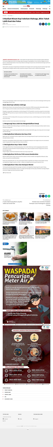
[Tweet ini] (43, 24)
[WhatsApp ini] (49, 24)
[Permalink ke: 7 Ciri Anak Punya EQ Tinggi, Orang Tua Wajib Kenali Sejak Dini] (42, 216)
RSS (4, 421)
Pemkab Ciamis (8, 392)
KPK (5, 396)
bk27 (22, 426)
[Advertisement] (26, 90)
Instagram (36, 419)
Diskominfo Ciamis (9, 399)
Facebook (6, 419)
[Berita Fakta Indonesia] (26, 6)
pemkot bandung (8, 390)
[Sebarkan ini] (40, 24)
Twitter (20, 419)
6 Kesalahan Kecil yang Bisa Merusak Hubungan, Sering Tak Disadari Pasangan (26, 75)
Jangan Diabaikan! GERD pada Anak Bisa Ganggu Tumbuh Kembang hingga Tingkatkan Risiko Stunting (26, 236)
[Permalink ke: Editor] (4, 24)
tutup (28, 429)
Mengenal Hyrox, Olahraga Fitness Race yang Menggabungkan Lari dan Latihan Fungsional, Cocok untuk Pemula (10, 237)
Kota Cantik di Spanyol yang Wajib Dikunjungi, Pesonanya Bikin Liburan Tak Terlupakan (42, 236)
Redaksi (19, 414)
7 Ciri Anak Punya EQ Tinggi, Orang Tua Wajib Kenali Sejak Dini (42, 222)
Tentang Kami (6, 414)
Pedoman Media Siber (38, 414)
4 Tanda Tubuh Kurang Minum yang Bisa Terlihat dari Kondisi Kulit (12, 201)
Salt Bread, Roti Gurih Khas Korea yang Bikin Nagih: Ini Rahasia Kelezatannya (11, 75)
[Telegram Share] (46, 24)
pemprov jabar (8, 394)
